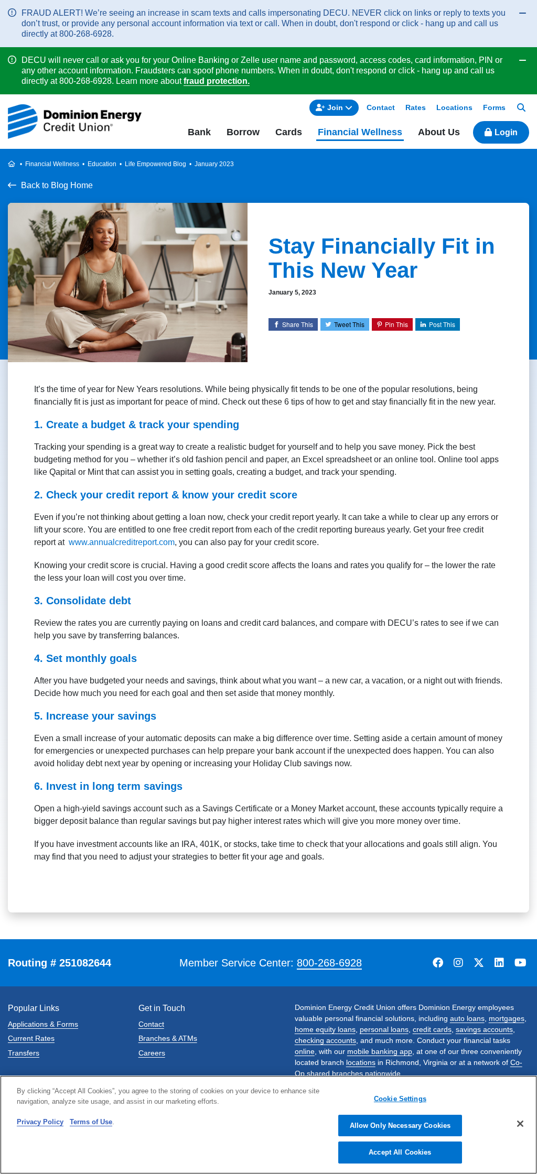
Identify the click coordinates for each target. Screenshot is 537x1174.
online (305, 1051)
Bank (199, 132)
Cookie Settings (400, 1099)
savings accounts (484, 1029)
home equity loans (325, 1029)
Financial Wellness (360, 132)
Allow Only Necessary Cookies (400, 1125)
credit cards (432, 1029)
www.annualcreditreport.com (122, 542)
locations (360, 1062)
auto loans (467, 1018)
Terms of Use (91, 1122)
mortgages (506, 1018)
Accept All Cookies (400, 1152)
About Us (439, 132)
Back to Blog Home (57, 185)
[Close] (520, 1123)
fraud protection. (217, 81)
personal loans (384, 1029)
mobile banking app (379, 1051)
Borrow (243, 132)
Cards (288, 132)
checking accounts (325, 1040)
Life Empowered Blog (155, 164)
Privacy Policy (40, 1122)
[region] (268, 1124)
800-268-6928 (329, 963)
